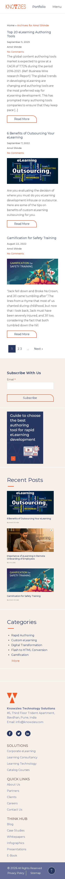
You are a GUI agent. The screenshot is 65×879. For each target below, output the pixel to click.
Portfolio (39, 7)
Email (11, 379)
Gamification (20, 655)
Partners (13, 790)
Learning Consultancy (22, 757)
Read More (21, 119)
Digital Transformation (26, 645)
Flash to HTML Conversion (29, 650)
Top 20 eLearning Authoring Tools (29, 34)
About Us (13, 784)
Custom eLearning (24, 640)
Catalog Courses (18, 770)
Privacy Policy (15, 873)
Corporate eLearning (21, 751)
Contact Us (14, 809)
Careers (12, 803)
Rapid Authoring (22, 635)
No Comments (15, 51)
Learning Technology (22, 763)
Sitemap (36, 873)
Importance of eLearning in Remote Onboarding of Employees (26, 557)
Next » (38, 348)
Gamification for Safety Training (31, 238)
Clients (11, 797)
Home (11, 25)
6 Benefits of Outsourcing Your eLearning (30, 135)
